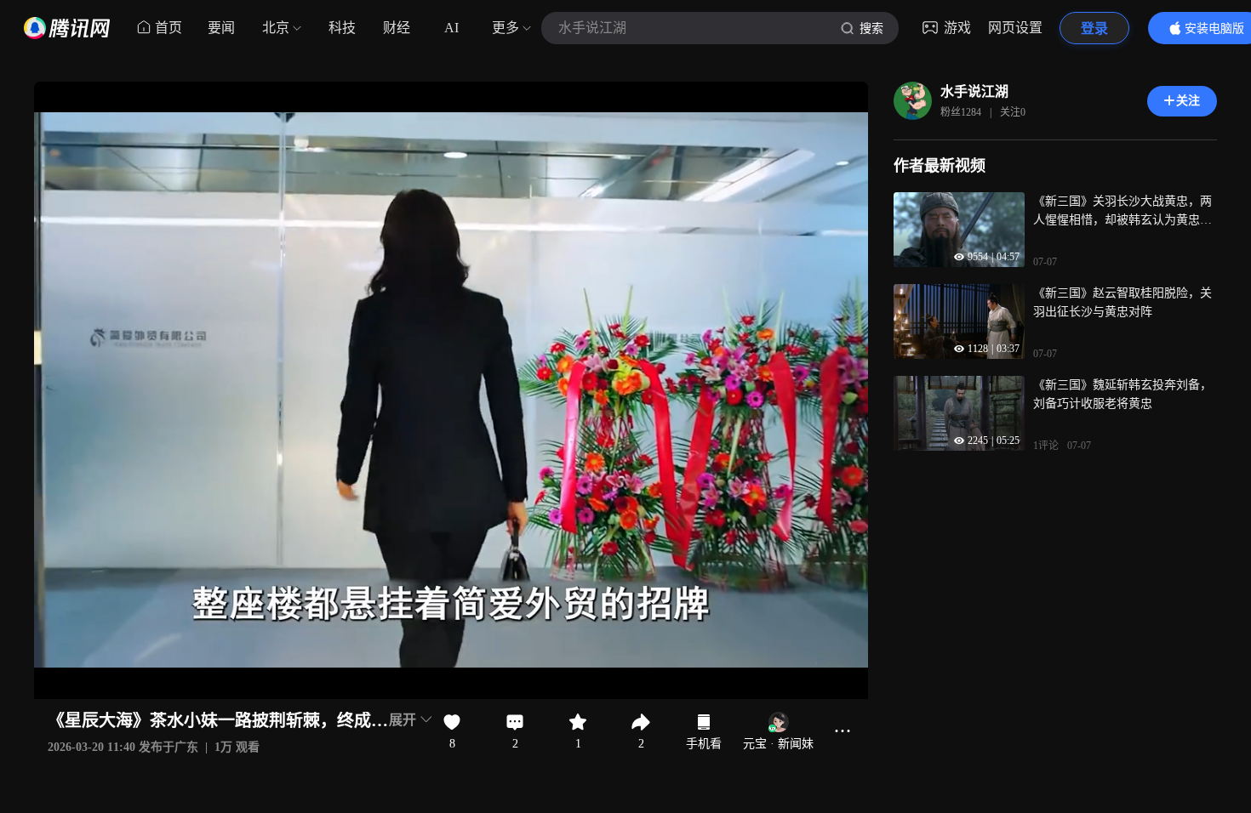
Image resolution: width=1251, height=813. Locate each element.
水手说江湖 (974, 91)
